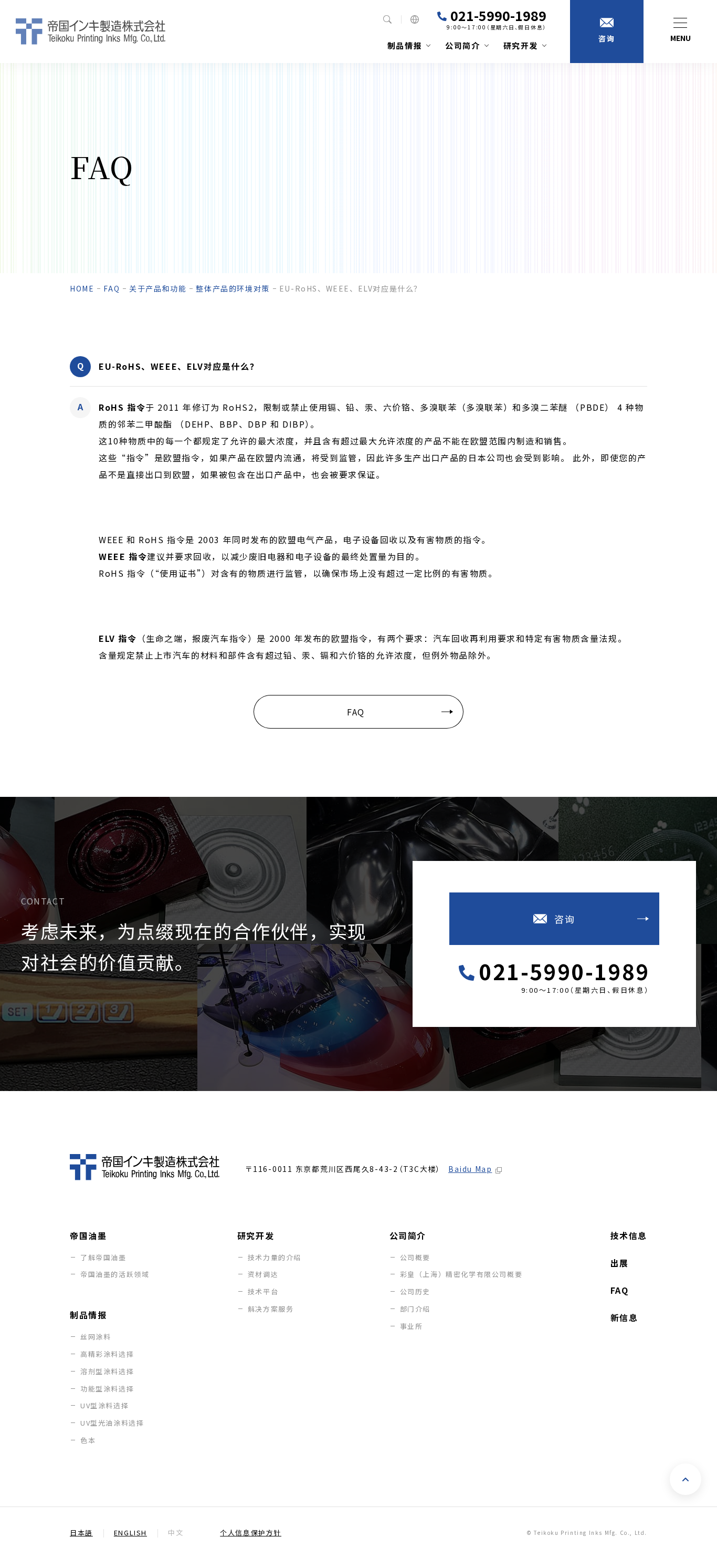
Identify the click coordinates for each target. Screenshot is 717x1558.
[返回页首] (685, 1479)
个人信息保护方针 (250, 1533)
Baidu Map (470, 1169)
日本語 (81, 1533)
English (130, 1533)
